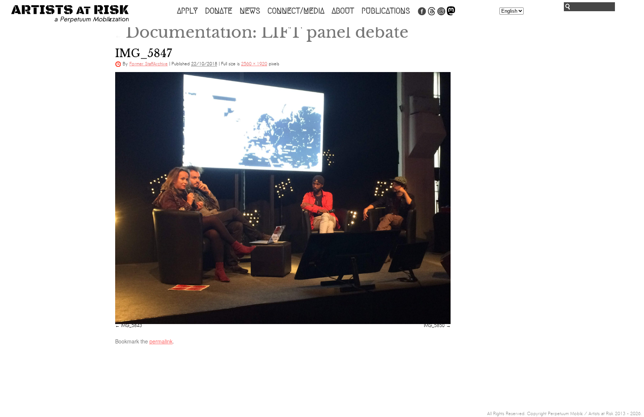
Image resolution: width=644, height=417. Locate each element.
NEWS (250, 11)
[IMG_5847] (283, 198)
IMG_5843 (131, 325)
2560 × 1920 (254, 63)
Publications (386, 11)
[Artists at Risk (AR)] (70, 14)
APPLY (187, 11)
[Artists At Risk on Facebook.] (422, 13)
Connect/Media (296, 11)
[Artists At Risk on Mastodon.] (451, 13)
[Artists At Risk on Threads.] (431, 13)
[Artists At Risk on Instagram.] (441, 13)
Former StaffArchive (148, 63)
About (343, 11)
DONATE (218, 11)
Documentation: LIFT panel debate (261, 32)
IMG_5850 (434, 325)
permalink (161, 341)
